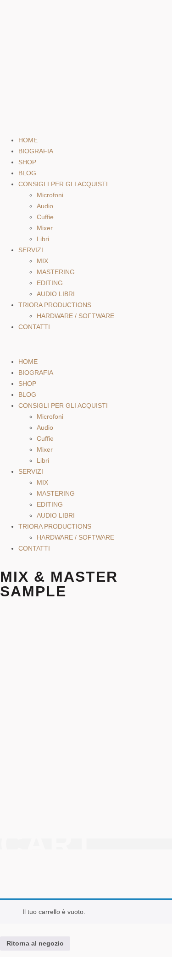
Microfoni (50, 195)
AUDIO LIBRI (56, 293)
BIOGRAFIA (35, 151)
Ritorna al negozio (35, 943)
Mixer (45, 228)
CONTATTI (34, 326)
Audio (45, 206)
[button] (86, 344)
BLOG (27, 173)
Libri (43, 239)
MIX (42, 261)
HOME (28, 140)
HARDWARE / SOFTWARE (75, 315)
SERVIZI (30, 250)
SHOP (27, 162)
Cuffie (45, 217)
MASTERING (56, 272)
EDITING (50, 283)
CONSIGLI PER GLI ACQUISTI (63, 184)
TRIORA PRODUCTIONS (54, 304)
